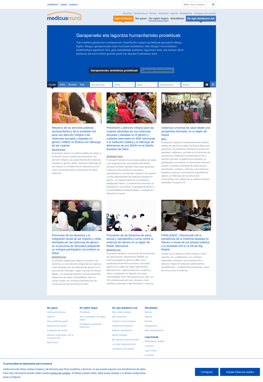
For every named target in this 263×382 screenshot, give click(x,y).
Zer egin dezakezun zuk (124, 307)
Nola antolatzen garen (57, 321)
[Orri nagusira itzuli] (64, 15)
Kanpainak (163, 13)
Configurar (206, 372)
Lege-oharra (151, 350)
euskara (73, 4)
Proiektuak (85, 311)
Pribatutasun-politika (154, 341)
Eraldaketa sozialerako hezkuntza (91, 325)
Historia (50, 316)
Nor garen (141, 18)
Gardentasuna (141, 13)
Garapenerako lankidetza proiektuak (114, 70)
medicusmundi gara (56, 311)
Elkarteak (127, 13)
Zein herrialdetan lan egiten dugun (93, 318)
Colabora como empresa (124, 321)
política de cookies (60, 373)
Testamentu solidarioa (122, 325)
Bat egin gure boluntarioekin (125, 339)
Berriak (152, 13)
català (63, 4)
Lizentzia (149, 345)
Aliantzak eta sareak (57, 325)
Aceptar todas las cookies (240, 372)
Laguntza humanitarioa (157, 70)
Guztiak (52, 84)
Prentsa (148, 321)
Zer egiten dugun (158, 18)
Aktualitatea (177, 18)
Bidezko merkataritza (122, 330)
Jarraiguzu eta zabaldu (205, 13)
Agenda (174, 13)
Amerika (72, 84)
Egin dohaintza (119, 316)
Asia (82, 84)
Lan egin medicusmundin (124, 344)
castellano (52, 4)
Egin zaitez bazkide (121, 311)
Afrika (62, 84)
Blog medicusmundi (154, 330)
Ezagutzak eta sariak (57, 330)
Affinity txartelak (119, 334)
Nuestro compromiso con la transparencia (60, 336)
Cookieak (149, 354)
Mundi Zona (52, 342)
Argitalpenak (186, 13)
